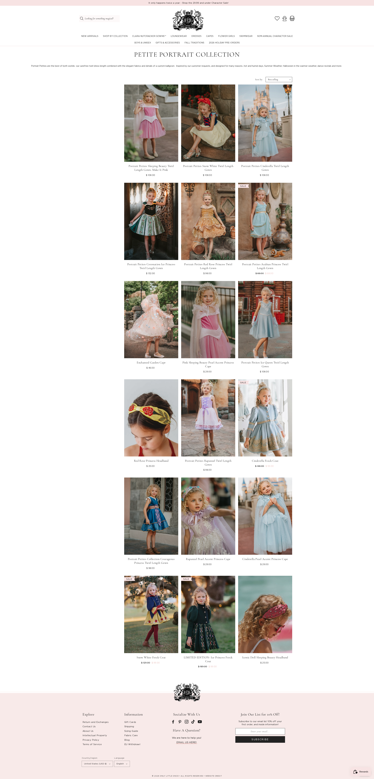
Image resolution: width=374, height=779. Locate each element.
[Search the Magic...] (81, 18)
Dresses (196, 36)
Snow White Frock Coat (151, 657)
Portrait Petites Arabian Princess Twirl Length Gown (265, 266)
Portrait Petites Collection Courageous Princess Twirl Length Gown (151, 561)
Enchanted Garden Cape (151, 362)
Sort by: (259, 79)
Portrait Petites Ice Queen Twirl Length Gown (265, 364)
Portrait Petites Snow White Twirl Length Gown (208, 168)
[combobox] (99, 18)
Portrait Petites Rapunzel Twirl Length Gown (208, 462)
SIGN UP (31, 765)
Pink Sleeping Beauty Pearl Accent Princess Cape (208, 364)
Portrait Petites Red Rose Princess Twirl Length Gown (208, 266)
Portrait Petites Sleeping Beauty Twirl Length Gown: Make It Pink (151, 168)
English (120, 764)
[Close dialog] (113, 722)
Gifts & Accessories (168, 43)
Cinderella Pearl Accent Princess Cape (265, 559)
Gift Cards (130, 722)
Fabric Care (131, 735)
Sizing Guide (131, 731)
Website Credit (213, 776)
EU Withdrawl (132, 744)
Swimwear (245, 36)
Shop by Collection (115, 36)
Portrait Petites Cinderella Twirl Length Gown (265, 168)
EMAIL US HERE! (186, 742)
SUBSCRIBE (260, 739)
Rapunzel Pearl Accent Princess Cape (208, 559)
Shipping (129, 726)
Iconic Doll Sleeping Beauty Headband (265, 657)
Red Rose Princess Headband (151, 461)
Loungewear (179, 36)
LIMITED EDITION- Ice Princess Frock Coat (208, 659)
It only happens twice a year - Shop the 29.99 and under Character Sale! (188, 3)
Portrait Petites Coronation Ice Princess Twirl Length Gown (151, 266)
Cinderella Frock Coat (265, 461)
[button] (115, 36)
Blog (127, 740)
